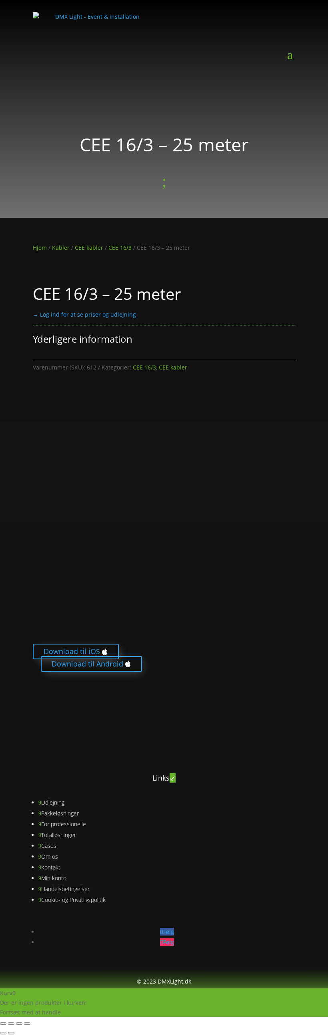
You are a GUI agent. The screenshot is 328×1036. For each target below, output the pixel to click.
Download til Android (87, 664)
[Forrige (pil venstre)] (3, 1033)
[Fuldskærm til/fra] (11, 1023)
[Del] (19, 1023)
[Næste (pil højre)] (11, 1033)
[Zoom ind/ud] (3, 1023)
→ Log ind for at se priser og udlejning (84, 314)
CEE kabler (89, 247)
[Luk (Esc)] (27, 1023)
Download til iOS (72, 652)
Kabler (61, 247)
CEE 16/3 (120, 247)
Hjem (40, 247)
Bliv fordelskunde (64, 696)
